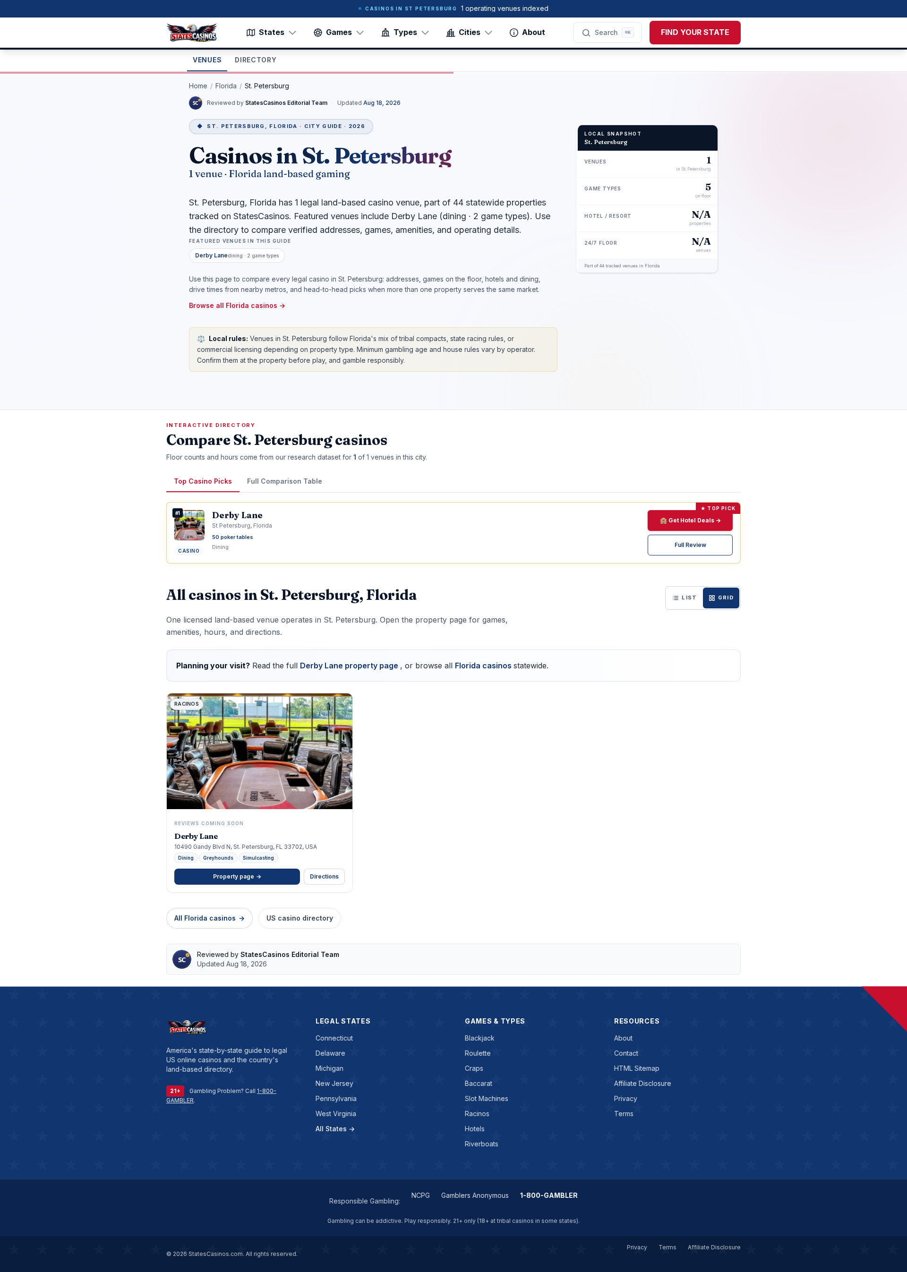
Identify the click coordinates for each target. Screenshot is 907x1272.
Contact (626, 1053)
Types (405, 32)
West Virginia (336, 1114)
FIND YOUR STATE (695, 32)
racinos (477, 1114)
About (533, 32)
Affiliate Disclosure (642, 1083)
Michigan (329, 1068)
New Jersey (334, 1083)
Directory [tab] (255, 60)
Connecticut (334, 1038)
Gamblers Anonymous (475, 1195)
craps (474, 1068)
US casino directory (299, 918)
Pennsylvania (336, 1098)
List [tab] (689, 597)
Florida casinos (484, 665)
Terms (623, 1114)
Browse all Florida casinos (237, 305)
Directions (324, 876)
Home (198, 86)
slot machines (486, 1098)
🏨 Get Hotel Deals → (690, 520)
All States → (335, 1129)
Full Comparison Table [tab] (284, 481)
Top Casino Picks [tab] (203, 481)
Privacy (625, 1098)
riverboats (481, 1144)
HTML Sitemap (636, 1068)
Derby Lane (196, 836)
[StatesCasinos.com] (191, 32)
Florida (226, 86)
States (271, 32)
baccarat (478, 1083)
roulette (478, 1053)
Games (339, 32)
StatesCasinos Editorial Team (287, 102)
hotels (475, 1129)
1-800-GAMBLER (549, 1195)
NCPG (420, 1195)
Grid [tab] (726, 597)
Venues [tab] (207, 60)
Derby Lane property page (350, 665)
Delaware (330, 1053)
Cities (469, 32)
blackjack (480, 1038)
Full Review (690, 544)
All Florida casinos (209, 918)
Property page (237, 876)
